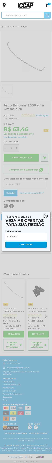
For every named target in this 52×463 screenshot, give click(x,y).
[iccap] (25, 5)
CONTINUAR (26, 244)
